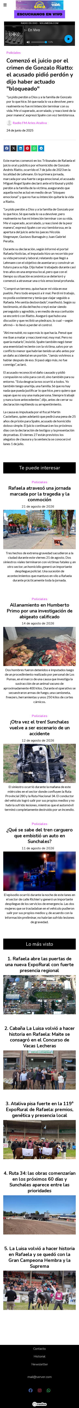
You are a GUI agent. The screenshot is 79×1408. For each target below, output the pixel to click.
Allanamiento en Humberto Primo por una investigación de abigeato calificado (40, 611)
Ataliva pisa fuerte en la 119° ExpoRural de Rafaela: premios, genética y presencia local (40, 1110)
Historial (39, 1356)
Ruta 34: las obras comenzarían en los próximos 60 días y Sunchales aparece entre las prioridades (42, 1182)
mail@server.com (40, 1377)
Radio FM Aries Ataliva (30, 123)
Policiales (13, 52)
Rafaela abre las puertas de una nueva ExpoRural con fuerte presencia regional (39, 965)
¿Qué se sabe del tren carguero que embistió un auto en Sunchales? (39, 836)
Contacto (39, 1349)
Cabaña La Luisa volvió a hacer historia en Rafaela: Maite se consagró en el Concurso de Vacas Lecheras (42, 1037)
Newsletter (39, 1364)
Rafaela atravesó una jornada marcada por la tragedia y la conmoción (39, 494)
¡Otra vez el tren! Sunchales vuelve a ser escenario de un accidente (40, 728)
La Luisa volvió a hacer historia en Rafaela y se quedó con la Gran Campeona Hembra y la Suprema (42, 1257)
